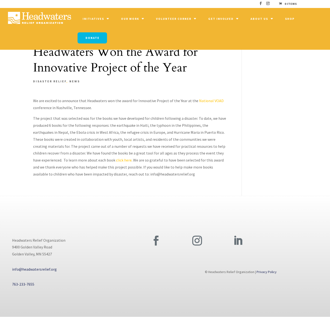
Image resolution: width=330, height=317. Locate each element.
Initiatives (93, 19)
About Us (259, 19)
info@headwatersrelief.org (34, 269)
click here (124, 160)
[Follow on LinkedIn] (238, 241)
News (74, 81)
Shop (289, 19)
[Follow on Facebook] (156, 241)
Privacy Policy (267, 272)
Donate (93, 38)
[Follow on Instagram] (197, 241)
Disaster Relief (49, 81)
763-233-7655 (23, 284)
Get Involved (221, 19)
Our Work (130, 19)
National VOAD (211, 100)
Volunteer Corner (173, 19)
